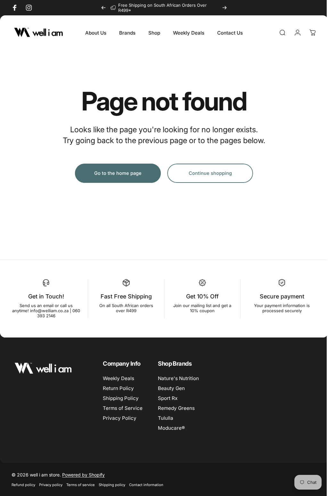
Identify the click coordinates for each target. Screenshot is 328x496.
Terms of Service (123, 408)
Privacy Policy (119, 418)
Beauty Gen (171, 388)
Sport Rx (167, 398)
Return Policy (118, 388)
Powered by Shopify (83, 474)
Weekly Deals (118, 378)
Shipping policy (112, 485)
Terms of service (80, 485)
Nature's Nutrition (178, 378)
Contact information (146, 485)
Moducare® (171, 428)
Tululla (165, 418)
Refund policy (23, 485)
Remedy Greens (176, 408)
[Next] (224, 7)
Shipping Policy (121, 398)
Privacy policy (50, 485)
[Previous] (103, 7)
